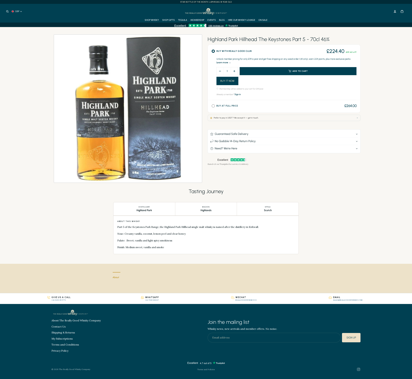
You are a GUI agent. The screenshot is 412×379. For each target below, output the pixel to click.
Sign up (351, 337)
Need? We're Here (226, 148)
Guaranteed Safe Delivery (231, 134)
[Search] (7, 11)
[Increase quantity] (234, 71)
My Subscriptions (62, 338)
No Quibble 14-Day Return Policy (235, 141)
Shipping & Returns (63, 332)
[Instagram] (358, 369)
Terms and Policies (206, 369)
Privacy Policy (60, 350)
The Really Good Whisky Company (74, 369)
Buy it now (227, 80)
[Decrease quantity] (220, 71)
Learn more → (223, 62)
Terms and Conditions (65, 344)
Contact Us (59, 326)
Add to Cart (300, 71)
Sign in (237, 94)
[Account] (394, 11)
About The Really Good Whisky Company (76, 320)
